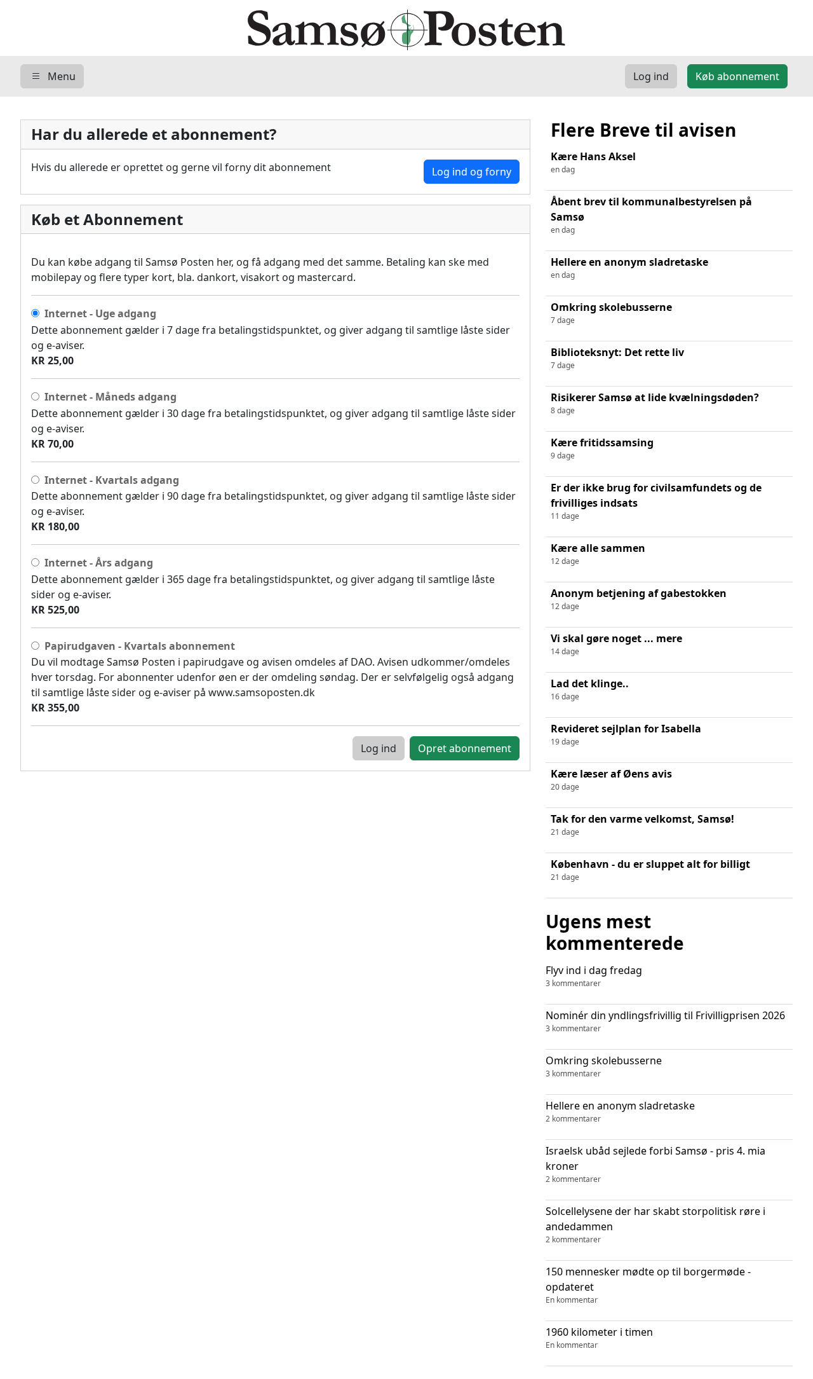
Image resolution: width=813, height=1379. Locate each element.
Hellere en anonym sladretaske (620, 1111)
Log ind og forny (471, 172)
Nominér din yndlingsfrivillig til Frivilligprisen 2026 (665, 1021)
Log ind (378, 748)
